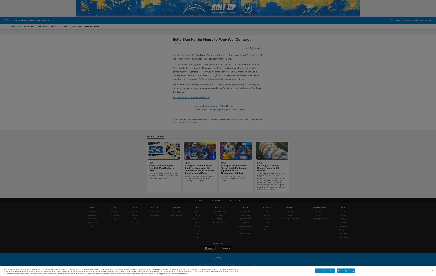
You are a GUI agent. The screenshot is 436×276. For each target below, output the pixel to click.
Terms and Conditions (91, 269)
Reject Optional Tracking (324, 271)
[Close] (432, 270)
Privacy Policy (157, 269)
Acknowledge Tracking (346, 271)
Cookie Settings (182, 274)
